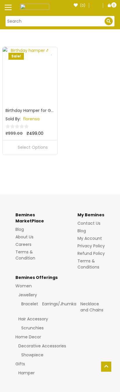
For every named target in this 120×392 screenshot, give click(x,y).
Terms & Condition (25, 255)
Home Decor (28, 337)
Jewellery (27, 295)
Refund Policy (91, 253)
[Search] (109, 21)
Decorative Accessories (42, 346)
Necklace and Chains (91, 307)
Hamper (26, 373)
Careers (23, 244)
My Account (89, 238)
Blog (19, 229)
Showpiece (32, 355)
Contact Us (88, 223)
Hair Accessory (33, 319)
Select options (33, 147)
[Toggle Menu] (9, 8)
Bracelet (29, 304)
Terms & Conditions (88, 264)
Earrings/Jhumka (59, 304)
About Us (24, 237)
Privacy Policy (91, 246)
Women (23, 286)
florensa (31, 119)
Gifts (20, 364)
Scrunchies (32, 328)
